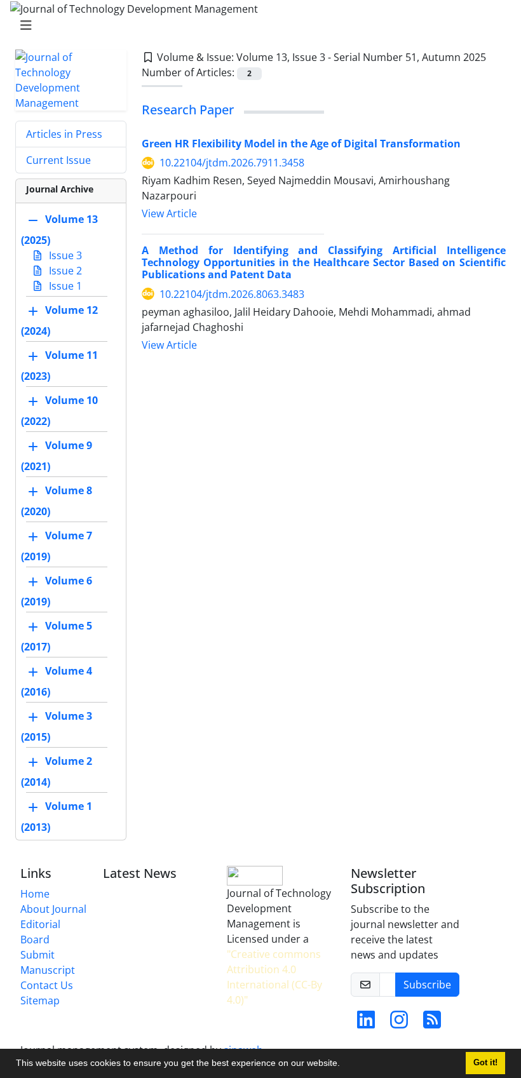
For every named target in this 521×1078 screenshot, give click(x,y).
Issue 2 (64, 271)
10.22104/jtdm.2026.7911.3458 (231, 163)
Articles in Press (64, 134)
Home (35, 894)
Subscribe (427, 985)
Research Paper (188, 109)
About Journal (53, 909)
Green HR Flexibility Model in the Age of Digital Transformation (301, 144)
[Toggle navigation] (256, 25)
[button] (344, 1065)
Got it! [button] (485, 1062)
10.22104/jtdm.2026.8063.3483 (231, 294)
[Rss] (432, 1023)
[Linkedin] (366, 1023)
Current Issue (58, 160)
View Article (169, 213)
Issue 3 (64, 255)
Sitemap (40, 1000)
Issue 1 (64, 286)
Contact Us (46, 985)
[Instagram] (399, 1023)
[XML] (496, 57)
